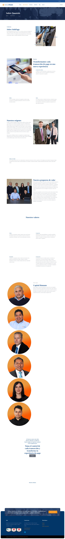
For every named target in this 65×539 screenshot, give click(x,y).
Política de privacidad (45, 526)
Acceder (60, 1)
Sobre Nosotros (25, 4)
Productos (30, 4)
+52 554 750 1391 (27, 529)
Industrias (35, 4)
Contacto (61, 4)
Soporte (43, 4)
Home (20, 4)
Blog (39, 4)
